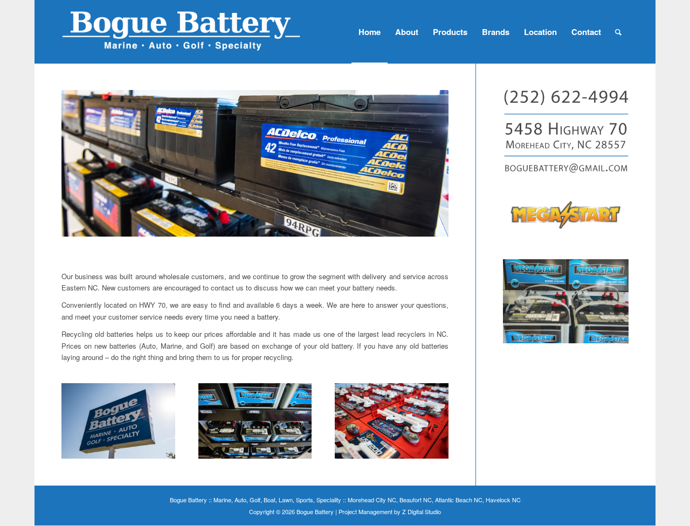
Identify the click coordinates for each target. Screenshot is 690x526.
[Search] (618, 32)
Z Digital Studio (421, 511)
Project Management (365, 511)
